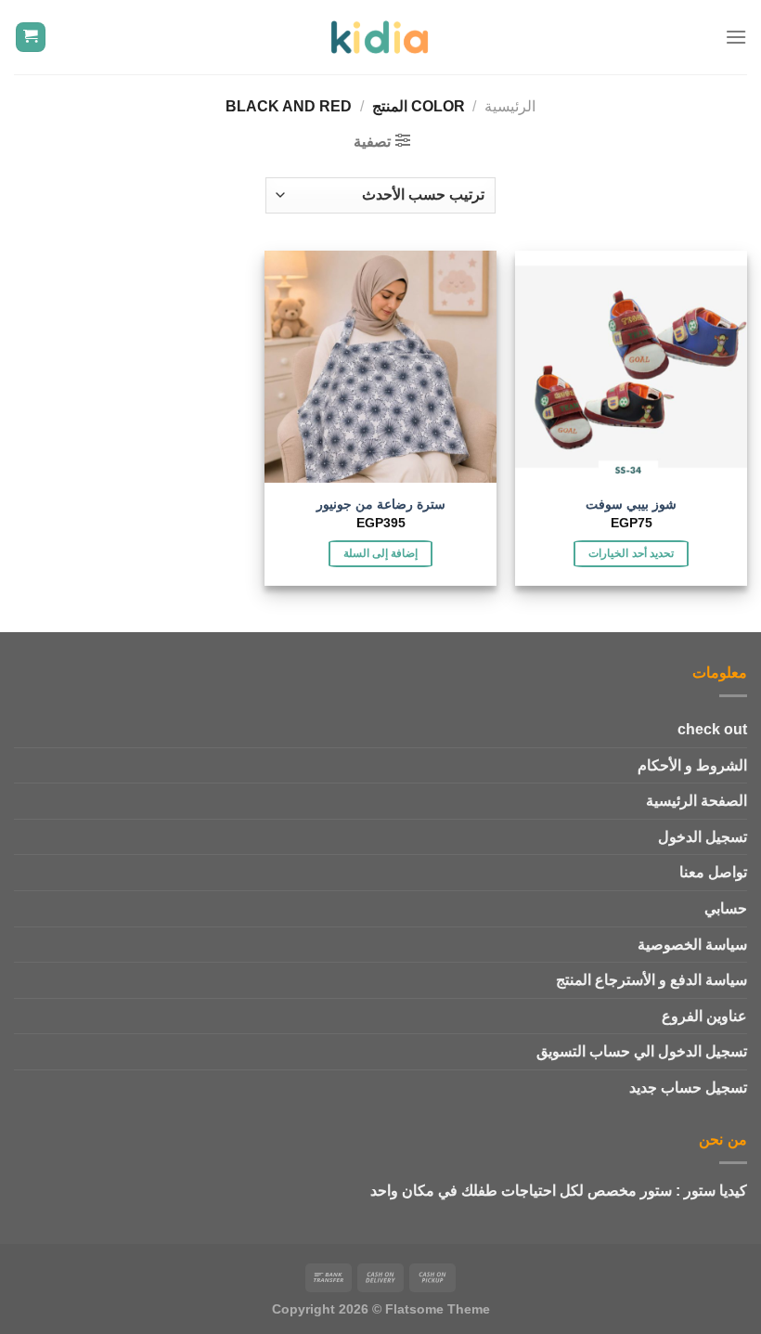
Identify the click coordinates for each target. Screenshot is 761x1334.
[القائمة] (736, 36)
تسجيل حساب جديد (688, 1087)
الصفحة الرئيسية (696, 801)
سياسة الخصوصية (692, 944)
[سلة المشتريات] (31, 37)
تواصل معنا (713, 872)
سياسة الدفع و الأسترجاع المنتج (651, 980)
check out (712, 729)
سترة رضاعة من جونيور (380, 504)
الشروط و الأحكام (692, 765)
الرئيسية (509, 106)
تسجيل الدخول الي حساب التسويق (641, 1051)
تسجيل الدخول (702, 837)
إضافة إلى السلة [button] (381, 553)
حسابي (725, 908)
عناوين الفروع (704, 1016)
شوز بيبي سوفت (631, 504)
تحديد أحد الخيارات (631, 553)
